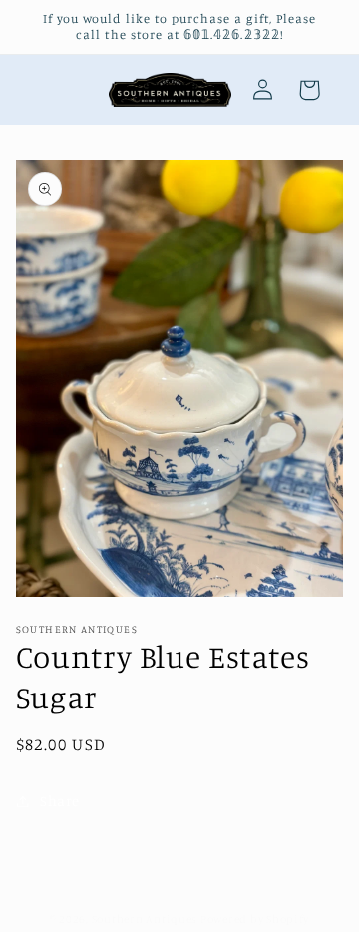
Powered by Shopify (254, 919)
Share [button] (60, 800)
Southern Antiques (145, 919)
